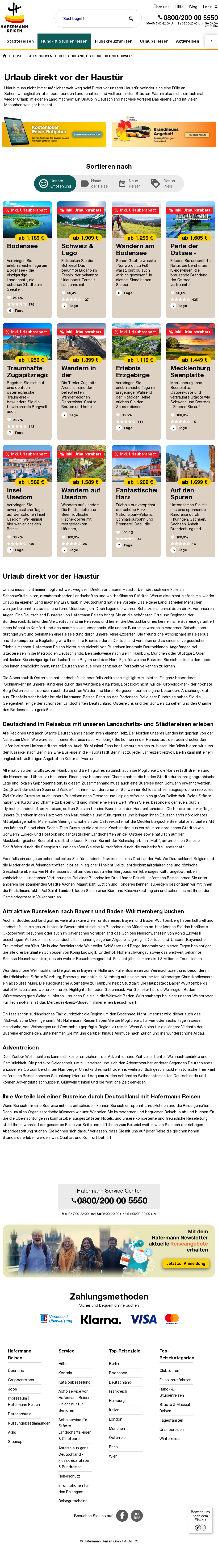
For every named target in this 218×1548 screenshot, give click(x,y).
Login (208, 7)
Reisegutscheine (72, 1501)
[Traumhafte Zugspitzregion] (27, 341)
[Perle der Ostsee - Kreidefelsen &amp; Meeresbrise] (190, 219)
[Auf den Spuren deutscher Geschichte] (190, 463)
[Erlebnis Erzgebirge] (136, 341)
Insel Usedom (19, 493)
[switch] (200, 1528)
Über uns (162, 7)
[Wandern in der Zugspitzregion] (81, 341)
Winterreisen (171, 1438)
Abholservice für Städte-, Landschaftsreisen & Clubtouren (74, 1429)
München (117, 1428)
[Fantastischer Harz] (136, 463)
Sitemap (15, 1441)
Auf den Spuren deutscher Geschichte (187, 500)
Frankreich (118, 1391)
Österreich (43, 677)
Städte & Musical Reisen (175, 1407)
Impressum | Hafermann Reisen (24, 1401)
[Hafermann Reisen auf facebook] (122, 1516)
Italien (114, 1410)
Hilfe (179, 7)
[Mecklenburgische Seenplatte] (190, 341)
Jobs (12, 1389)
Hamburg (117, 1400)
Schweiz (157, 703)
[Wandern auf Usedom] (81, 463)
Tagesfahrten (171, 1420)
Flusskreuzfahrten (175, 1379)
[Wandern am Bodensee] (136, 219)
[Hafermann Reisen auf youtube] (137, 1516)
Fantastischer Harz (137, 493)
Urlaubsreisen (172, 1429)
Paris (113, 1447)
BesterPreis (162, 183)
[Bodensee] (27, 219)
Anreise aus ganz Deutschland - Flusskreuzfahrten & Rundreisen (74, 1457)
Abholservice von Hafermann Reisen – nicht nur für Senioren (74, 1400)
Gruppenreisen (21, 1379)
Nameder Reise (93, 183)
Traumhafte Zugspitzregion (30, 371)
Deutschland (100, 703)
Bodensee (22, 246)
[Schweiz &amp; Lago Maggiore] (81, 219)
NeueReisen (129, 183)
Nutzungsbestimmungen (24, 1423)
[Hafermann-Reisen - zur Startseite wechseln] (14, 17)
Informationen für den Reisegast (73, 1488)
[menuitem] (162, 7)
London (115, 1419)
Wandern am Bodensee (135, 249)
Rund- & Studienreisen (172, 1392)
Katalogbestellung (74, 1382)
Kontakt (65, 1373)
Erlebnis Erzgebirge (133, 371)
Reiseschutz (69, 1476)
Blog (193, 7)
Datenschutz (19, 1414)
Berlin (114, 1363)
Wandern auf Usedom (80, 493)
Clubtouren (169, 1370)
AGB (12, 1432)
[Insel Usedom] (27, 463)
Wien (113, 1456)
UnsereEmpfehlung (57, 183)
